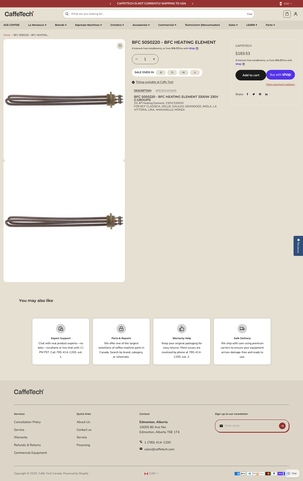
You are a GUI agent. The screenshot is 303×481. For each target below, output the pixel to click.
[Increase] (154, 59)
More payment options (280, 84)
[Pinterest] (260, 94)
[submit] (282, 426)
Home (7, 35)
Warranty (20, 437)
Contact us (84, 430)
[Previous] (110, 3)
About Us (83, 422)
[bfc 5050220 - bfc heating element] (120, 46)
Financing (83, 445)
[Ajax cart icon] (287, 13)
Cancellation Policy (27, 422)
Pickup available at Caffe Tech (154, 82)
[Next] (192, 3)
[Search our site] (67, 13)
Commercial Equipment (30, 453)
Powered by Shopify (75, 473)
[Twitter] (254, 94)
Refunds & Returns (27, 445)
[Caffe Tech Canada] (19, 14)
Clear (249, 13)
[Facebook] (247, 94)
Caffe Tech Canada (50, 473)
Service (19, 430)
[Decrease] (136, 59)
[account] (295, 13)
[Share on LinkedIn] (266, 94)
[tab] (142, 90)
